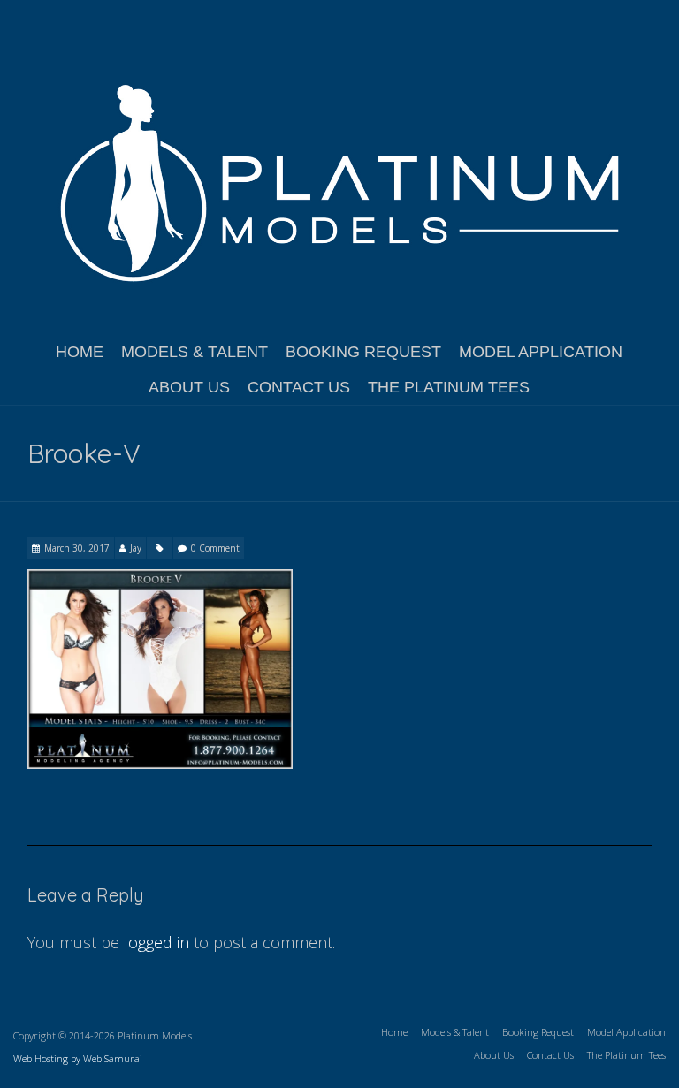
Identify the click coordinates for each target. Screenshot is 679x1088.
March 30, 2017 (77, 548)
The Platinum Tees (449, 387)
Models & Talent (194, 352)
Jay (135, 548)
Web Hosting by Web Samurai (77, 1058)
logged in (156, 942)
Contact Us (299, 387)
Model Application (540, 352)
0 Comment (215, 548)
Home (79, 352)
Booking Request (363, 352)
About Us (189, 387)
